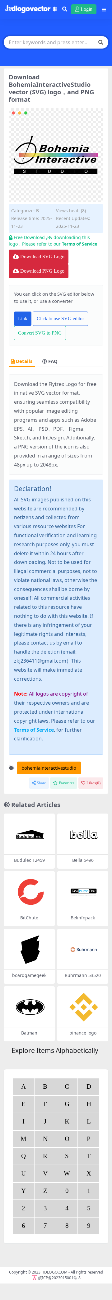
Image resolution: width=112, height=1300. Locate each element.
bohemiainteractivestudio (48, 768)
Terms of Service (79, 244)
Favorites (66, 783)
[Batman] (30, 1007)
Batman (29, 1033)
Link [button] (22, 318)
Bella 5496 (83, 860)
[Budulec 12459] (30, 834)
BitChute (29, 918)
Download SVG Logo (42, 256)
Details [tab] (24, 361)
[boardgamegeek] (30, 949)
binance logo (82, 1033)
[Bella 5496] (83, 834)
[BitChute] (30, 892)
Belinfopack (83, 918)
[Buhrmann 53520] (83, 949)
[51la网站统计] (34, 1277)
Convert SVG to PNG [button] (40, 333)
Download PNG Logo (42, 271)
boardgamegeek (29, 975)
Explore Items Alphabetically (55, 1050)
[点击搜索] (100, 42)
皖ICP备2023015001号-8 (59, 1277)
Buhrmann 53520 (83, 975)
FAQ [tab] (53, 361)
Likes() (93, 783)
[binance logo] (83, 1007)
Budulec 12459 (29, 860)
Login (86, 9)
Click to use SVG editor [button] (60, 318)
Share (41, 783)
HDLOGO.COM (54, 1272)
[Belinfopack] (83, 892)
